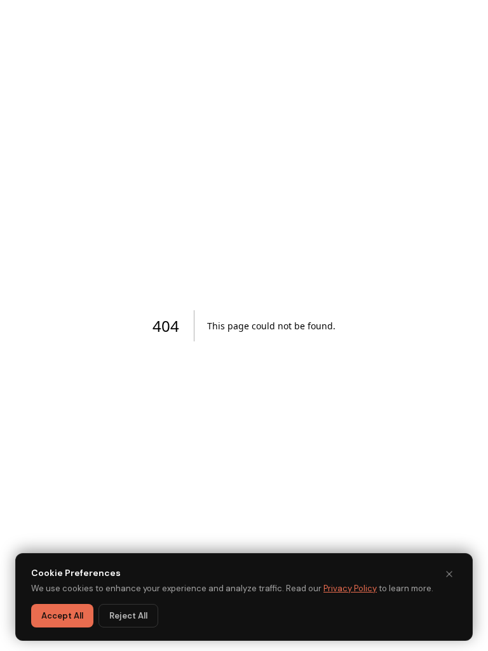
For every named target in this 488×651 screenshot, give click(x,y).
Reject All (128, 615)
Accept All (62, 615)
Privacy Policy (350, 588)
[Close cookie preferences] (449, 574)
